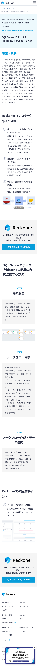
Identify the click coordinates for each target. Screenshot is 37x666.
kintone (32, 23)
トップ (3, 8)
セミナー (22, 619)
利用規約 (22, 631)
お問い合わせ (6, 631)
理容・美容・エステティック (26, 19)
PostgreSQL (5, 26)
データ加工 (5, 23)
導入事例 (22, 602)
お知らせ (22, 615)
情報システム (5, 19)
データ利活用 (25, 23)
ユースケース (10, 8)
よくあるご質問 (7, 615)
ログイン (5, 640)
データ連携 (18, 23)
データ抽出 (11, 23)
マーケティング (14, 19)
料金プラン (5, 610)
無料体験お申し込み (26, 628)
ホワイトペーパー (8, 628)
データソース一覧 (8, 606)
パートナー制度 (7, 635)
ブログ (4, 619)
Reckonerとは (7, 602)
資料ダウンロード (8, 622)
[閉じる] (34, 647)
